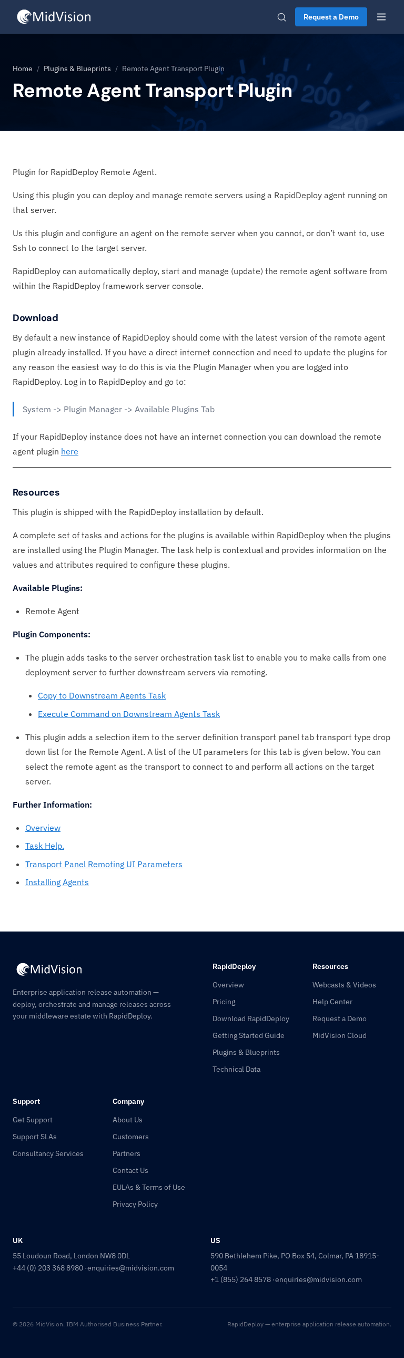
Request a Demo (331, 17)
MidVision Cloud (339, 1035)
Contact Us (130, 1170)
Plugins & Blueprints (77, 68)
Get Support (33, 1119)
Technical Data (236, 1069)
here (69, 451)
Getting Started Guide (249, 1035)
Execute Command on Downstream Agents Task (129, 714)
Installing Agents (57, 882)
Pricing (224, 1001)
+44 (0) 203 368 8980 (48, 1268)
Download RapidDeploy (251, 1018)
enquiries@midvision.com (130, 1268)
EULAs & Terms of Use (149, 1187)
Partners (126, 1153)
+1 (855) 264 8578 (240, 1279)
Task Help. (44, 845)
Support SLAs (35, 1136)
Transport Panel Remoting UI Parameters (104, 864)
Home (23, 68)
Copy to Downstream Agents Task (102, 695)
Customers (131, 1136)
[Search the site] (281, 17)
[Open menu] (381, 17)
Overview (42, 827)
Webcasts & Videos (344, 985)
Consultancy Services (48, 1153)
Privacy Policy (135, 1204)
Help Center (332, 1001)
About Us (128, 1119)
